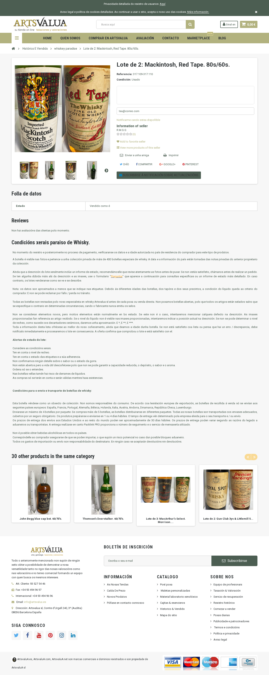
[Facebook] (27, 635)
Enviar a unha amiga (137, 155)
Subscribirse (237, 561)
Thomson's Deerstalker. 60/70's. (103, 518)
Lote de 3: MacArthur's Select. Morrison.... (166, 520)
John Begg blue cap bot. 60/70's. (41, 518)
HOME (47, 38)
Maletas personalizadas (175, 590)
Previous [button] (248, 457)
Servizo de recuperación (228, 596)
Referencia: (124, 74)
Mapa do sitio (168, 615)
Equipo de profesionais (228, 584)
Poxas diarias (222, 615)
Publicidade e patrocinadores (231, 621)
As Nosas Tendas (117, 584)
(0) (134, 134)
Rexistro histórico (224, 602)
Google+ (169, 164)
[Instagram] (61, 635)
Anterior (15, 170)
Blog (222, 38)
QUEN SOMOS (70, 38)
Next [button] (254, 457)
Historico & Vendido (172, 608)
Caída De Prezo (116, 590)
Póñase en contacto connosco (125, 602)
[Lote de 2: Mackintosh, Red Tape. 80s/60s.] (29, 170)
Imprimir (174, 155)
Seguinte (106, 170)
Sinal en (230, 24)
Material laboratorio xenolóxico (179, 596)
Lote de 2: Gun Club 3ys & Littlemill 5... (228, 518)
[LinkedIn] (73, 635)
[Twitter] (16, 635)
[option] (40, 494)
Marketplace (199, 36)
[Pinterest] (50, 635)
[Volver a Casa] (13, 48)
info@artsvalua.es (35, 602)
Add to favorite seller (132, 141)
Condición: (124, 79)
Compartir (144, 164)
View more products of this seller (139, 147)
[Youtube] (39, 635)
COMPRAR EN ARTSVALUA (108, 38)
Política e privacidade (226, 633)
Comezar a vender (224, 608)
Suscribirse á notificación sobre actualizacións (160, 175)
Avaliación (145, 38)
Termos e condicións (227, 627)
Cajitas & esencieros (172, 602)
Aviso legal (220, 639)
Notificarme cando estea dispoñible (138, 120)
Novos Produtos (117, 596)
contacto (170, 38)
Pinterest (192, 164)
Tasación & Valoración (227, 590)
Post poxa (166, 584)
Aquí (162, 3)
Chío (125, 164)
